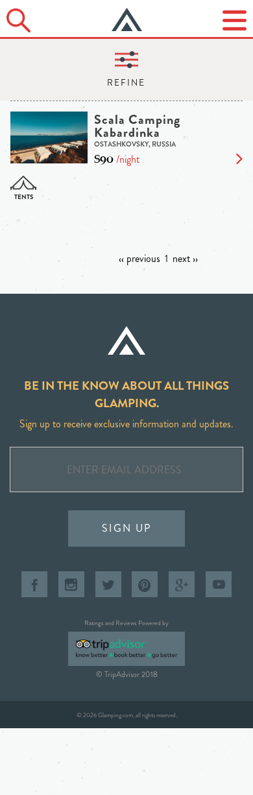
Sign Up (127, 528)
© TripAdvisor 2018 (127, 674)
